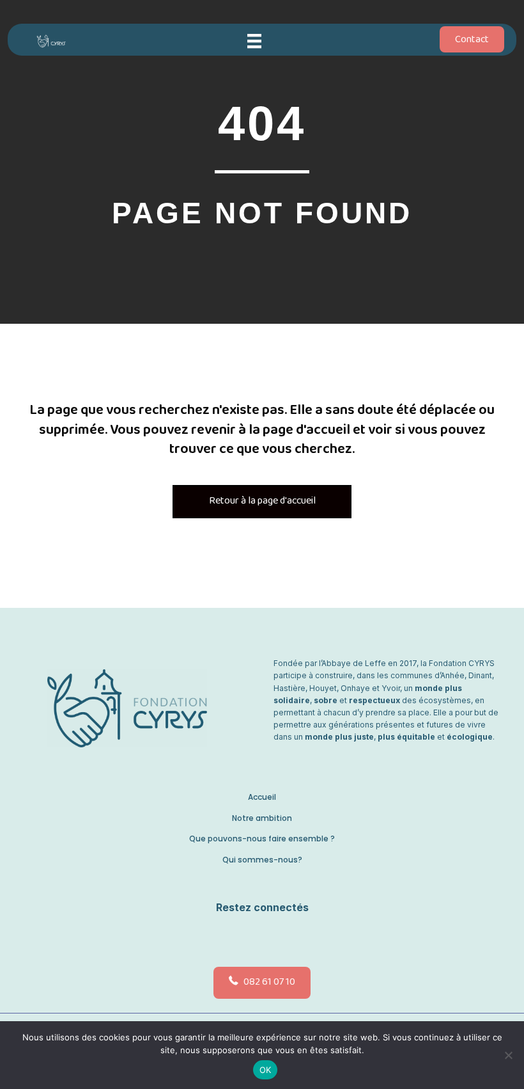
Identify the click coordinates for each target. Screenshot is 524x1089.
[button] (258, 937)
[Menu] (254, 41)
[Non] (508, 1055)
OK (265, 1070)
